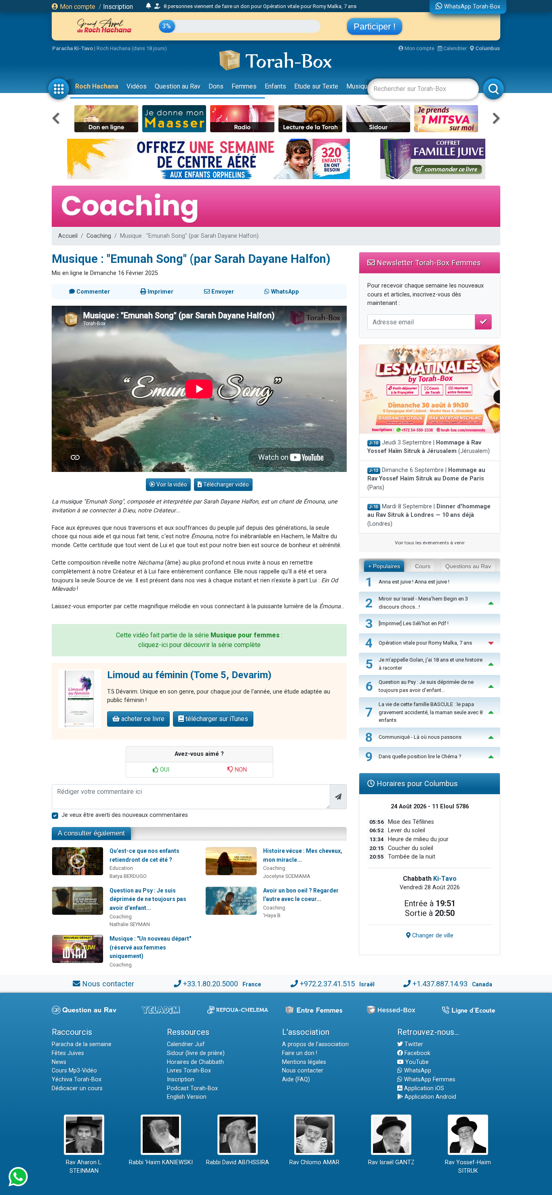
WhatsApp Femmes (428, 1079)
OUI (163, 769)
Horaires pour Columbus (416, 783)
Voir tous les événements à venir (430, 543)
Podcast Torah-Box (192, 1088)
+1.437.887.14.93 (440, 983)
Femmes (244, 86)
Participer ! (375, 26)
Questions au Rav (468, 566)
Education (121, 868)
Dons (216, 86)
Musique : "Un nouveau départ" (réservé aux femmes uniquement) (150, 947)
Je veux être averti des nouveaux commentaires (124, 815)
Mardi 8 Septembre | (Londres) (429, 515)
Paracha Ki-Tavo (72, 48)
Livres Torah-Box (189, 1070)
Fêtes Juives (68, 1053)
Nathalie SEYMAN (130, 924)
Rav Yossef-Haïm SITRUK (468, 1167)
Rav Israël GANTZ (391, 1162)
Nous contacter (108, 983)
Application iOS (423, 1088)
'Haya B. (272, 915)
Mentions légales (304, 1062)
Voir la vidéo (171, 484)
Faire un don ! (299, 1053)
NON (240, 769)
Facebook (416, 1053)
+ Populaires (384, 566)
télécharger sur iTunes (216, 719)
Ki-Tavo (445, 878)
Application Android (429, 1096)
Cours (422, 566)
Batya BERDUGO (128, 876)
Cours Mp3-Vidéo (74, 1070)
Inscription (118, 7)
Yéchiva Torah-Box (76, 1079)
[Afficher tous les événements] (148, 6)
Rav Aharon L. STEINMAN (84, 1167)
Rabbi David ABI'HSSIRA (237, 1162)
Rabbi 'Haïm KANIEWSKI (161, 1162)
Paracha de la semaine (82, 1044)
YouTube (416, 1062)
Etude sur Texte (316, 86)
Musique (358, 86)
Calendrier (454, 48)
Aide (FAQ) (296, 1079)
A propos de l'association (315, 1044)
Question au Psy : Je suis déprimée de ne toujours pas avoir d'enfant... (148, 899)
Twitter (413, 1044)
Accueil (68, 236)
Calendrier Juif (186, 1044)
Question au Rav (177, 86)
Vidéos (136, 86)
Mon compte (76, 7)
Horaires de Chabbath (195, 1062)
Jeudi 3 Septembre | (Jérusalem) (428, 447)
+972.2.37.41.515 (327, 983)
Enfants (275, 86)
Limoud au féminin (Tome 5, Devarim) (189, 675)
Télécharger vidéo (225, 484)
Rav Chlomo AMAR (314, 1162)
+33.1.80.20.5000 (210, 983)
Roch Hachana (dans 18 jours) (132, 48)
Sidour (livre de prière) (196, 1053)
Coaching (98, 236)
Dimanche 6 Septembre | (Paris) (426, 479)
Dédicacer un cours (77, 1088)
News (59, 1062)
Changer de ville (432, 935)
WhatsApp (416, 1070)
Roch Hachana (96, 86)
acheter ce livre (142, 719)
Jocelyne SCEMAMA (286, 876)
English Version (186, 1096)
